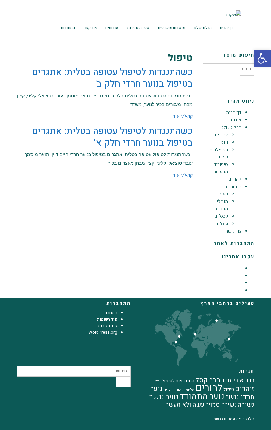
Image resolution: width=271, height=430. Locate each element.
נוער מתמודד (201, 396)
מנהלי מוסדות (221, 205)
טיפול (228, 389)
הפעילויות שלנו (218, 153)
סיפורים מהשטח (220, 168)
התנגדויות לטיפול (178, 380)
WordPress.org (102, 332)
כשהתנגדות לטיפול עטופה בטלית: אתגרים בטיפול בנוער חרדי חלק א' (112, 137)
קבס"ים (221, 216)
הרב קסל (207, 380)
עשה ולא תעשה (184, 404)
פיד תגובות (107, 325)
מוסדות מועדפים (171, 28)
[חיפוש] (247, 80)
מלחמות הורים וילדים (179, 389)
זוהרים (244, 389)
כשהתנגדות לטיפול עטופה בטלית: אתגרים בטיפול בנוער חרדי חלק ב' (112, 78)
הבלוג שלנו (203, 28)
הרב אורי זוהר (237, 380)
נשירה (246, 404)
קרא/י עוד (183, 116)
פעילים (221, 194)
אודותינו (112, 28)
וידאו (223, 142)
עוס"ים (221, 223)
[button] (18, 28)
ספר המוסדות (138, 28)
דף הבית (226, 28)
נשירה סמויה (221, 404)
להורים (221, 134)
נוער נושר (163, 397)
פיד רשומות (107, 319)
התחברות (68, 28)
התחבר (111, 312)
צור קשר (90, 28)
